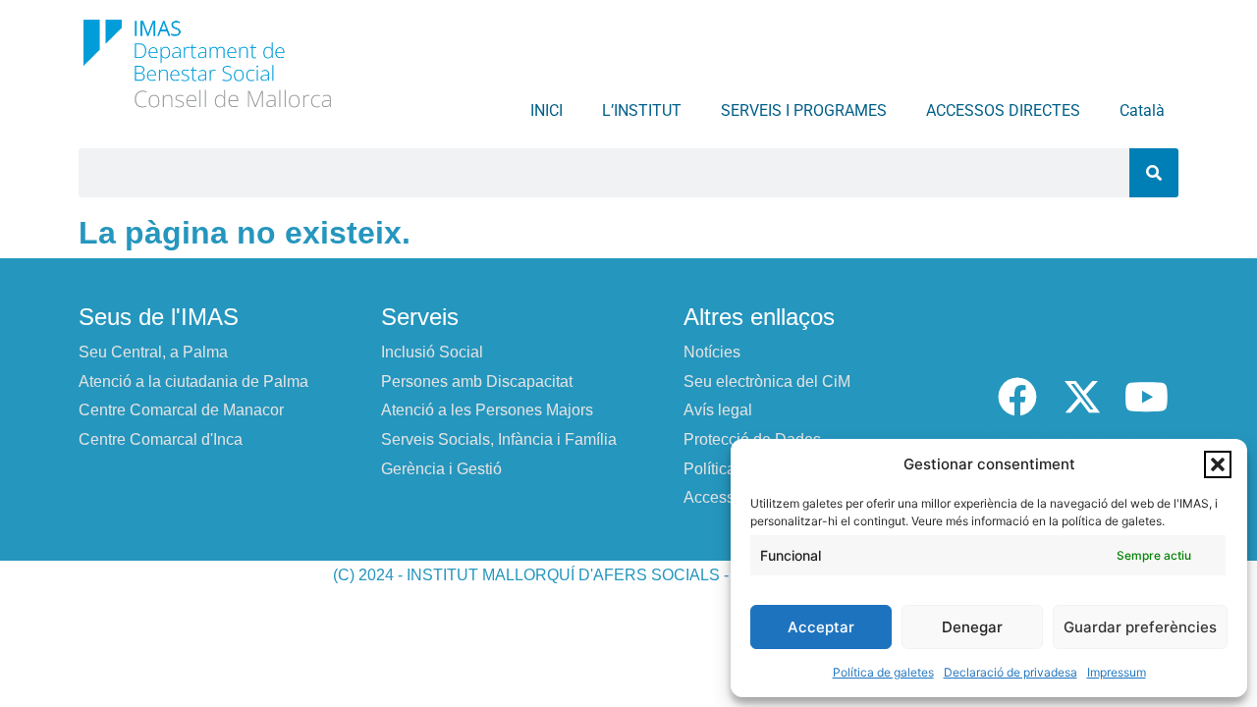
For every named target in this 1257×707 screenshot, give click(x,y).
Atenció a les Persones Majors (487, 410)
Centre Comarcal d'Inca (161, 439)
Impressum (1116, 672)
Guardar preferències (1140, 627)
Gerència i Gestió (441, 469)
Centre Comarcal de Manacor (181, 410)
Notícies (711, 352)
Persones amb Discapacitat (477, 381)
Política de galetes (883, 672)
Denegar (972, 627)
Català (1142, 110)
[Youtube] (1146, 396)
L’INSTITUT (642, 110)
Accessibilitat (729, 497)
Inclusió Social (432, 352)
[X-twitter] (1082, 396)
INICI (546, 110)
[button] (1218, 464)
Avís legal (717, 410)
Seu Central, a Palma (153, 352)
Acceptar (821, 627)
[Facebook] (1017, 396)
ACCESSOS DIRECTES (1003, 110)
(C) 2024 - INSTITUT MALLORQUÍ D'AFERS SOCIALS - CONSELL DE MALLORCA (628, 575)
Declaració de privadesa (1010, 672)
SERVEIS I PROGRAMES (804, 110)
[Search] (1153, 172)
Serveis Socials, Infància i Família (499, 439)
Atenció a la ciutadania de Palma (193, 381)
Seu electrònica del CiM (766, 381)
